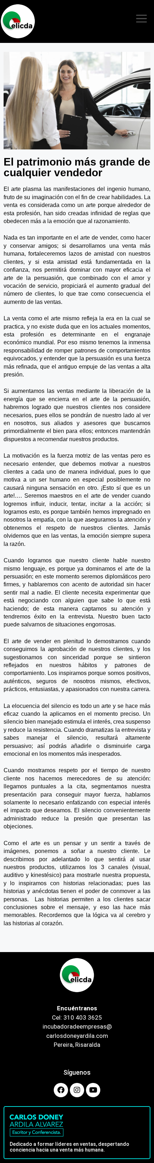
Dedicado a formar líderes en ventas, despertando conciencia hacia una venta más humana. (69, 1147)
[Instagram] (77, 1090)
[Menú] (141, 21)
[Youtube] (93, 1090)
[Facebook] (61, 1090)
